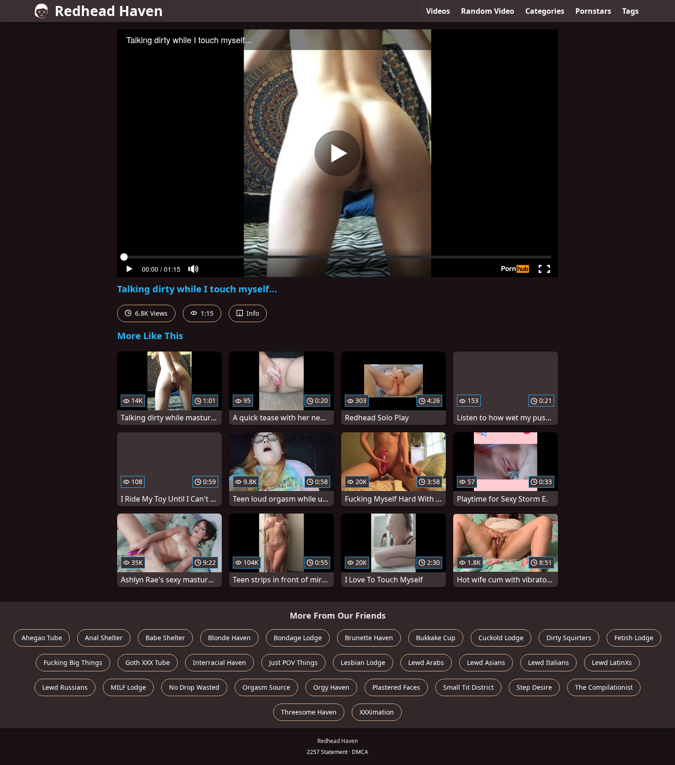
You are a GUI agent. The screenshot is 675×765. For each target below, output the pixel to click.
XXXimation (377, 712)
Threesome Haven (309, 712)
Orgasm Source (266, 687)
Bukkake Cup (436, 637)
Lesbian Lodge (363, 662)
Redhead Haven (109, 10)
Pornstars (593, 11)
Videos (438, 11)
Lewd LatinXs (612, 662)
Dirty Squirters (568, 637)
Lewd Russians (65, 687)
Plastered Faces (396, 687)
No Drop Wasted (194, 687)
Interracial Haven (219, 662)
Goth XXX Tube (147, 662)
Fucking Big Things (73, 662)
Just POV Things (293, 662)
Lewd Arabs (426, 662)
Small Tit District (468, 687)
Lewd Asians (486, 662)
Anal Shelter (104, 637)
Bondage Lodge (298, 637)
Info (252, 313)
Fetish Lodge (633, 637)
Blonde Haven (229, 637)
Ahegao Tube (42, 637)
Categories (544, 11)
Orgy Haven (331, 687)
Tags (630, 11)
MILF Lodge (128, 687)
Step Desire (534, 687)
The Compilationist (604, 687)
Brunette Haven (369, 637)
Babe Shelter (165, 637)
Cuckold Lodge (500, 637)
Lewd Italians (548, 662)
